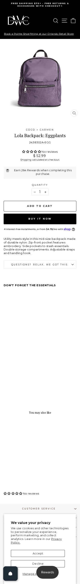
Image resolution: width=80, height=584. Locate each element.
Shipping (26, 159)
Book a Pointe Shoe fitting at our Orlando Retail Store (39, 33)
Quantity (40, 185)
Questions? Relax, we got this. (40, 264)
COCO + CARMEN (40, 129)
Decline (38, 563)
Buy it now (40, 218)
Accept (38, 553)
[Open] (10, 573)
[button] (32, 151)
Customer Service (38, 508)
